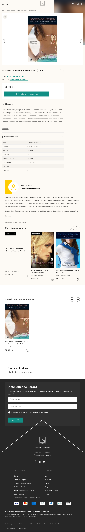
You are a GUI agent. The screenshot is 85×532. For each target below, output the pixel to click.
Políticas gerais (10, 524)
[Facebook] (35, 462)
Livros (47, 476)
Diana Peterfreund (16, 76)
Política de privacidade (26, 524)
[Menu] (4, 3)
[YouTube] (49, 462)
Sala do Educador (51, 490)
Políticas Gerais (20, 487)
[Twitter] (44, 462)
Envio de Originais (20, 480)
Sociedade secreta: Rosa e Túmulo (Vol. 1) (15, 250)
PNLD (47, 494)
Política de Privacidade (22, 483)
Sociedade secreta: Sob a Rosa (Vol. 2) (67, 271)
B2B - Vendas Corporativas (24, 490)
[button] (7, 3)
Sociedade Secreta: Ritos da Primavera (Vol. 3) (16, 343)
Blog (46, 487)
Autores (48, 480)
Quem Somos (19, 494)
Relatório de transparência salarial (27, 498)
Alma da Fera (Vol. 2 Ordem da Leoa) (39, 271)
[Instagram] (39, 462)
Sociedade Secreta (19, 80)
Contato (17, 476)
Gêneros (48, 483)
